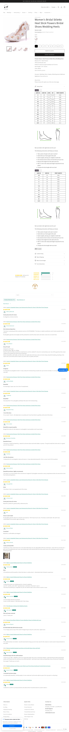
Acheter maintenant (49, 54)
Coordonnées (39, 731)
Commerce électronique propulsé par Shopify (25, 729)
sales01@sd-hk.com (50, 712)
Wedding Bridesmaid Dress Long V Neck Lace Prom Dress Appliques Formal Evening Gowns (28, 666)
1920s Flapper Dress (28, 716)
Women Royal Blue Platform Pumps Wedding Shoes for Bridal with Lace (24, 620)
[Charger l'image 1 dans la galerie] (9, 49)
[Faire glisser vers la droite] (29, 48)
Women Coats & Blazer (29, 704)
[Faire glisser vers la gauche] (4, 48)
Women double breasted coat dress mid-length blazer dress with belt (23, 648)
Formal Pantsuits (28, 707)
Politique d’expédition (32, 731)
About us (5, 704)
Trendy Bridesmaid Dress (29, 711)
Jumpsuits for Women (29, 709)
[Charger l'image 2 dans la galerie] (14, 49)
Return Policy (6, 711)
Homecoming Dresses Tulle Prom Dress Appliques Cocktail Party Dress (23, 321)
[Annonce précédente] (3, 1)
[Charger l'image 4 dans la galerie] (25, 49)
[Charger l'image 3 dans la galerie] (20, 49)
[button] (9, 12)
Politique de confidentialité (51, 729)
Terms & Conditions (7, 714)
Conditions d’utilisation (61, 729)
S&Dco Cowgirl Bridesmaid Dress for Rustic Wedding (19, 562)
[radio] (36, 39)
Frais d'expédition (38, 32)
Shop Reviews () (21, 299)
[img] (22, 275)
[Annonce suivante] (65, 1)
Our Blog (5, 707)
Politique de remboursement (39, 729)
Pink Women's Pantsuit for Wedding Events (17, 606)
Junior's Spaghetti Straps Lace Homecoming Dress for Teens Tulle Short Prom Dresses (27, 307)
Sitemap (26, 719)
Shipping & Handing (7, 709)
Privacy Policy (6, 716)
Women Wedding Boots (29, 714)
